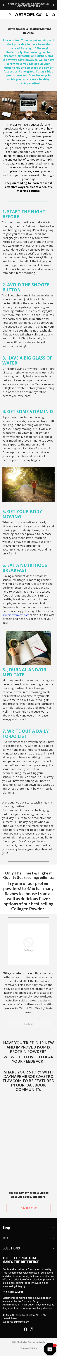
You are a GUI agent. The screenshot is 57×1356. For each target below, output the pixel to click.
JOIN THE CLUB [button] (28, 1207)
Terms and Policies (28, 1348)
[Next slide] (53, 5)
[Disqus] (28, 1143)
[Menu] (3, 14)
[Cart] (53, 14)
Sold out (28, 1023)
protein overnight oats (15, 614)
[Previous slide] (3, 5)
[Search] (10, 14)
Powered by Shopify (36, 1342)
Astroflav (23, 1342)
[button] (28, 944)
